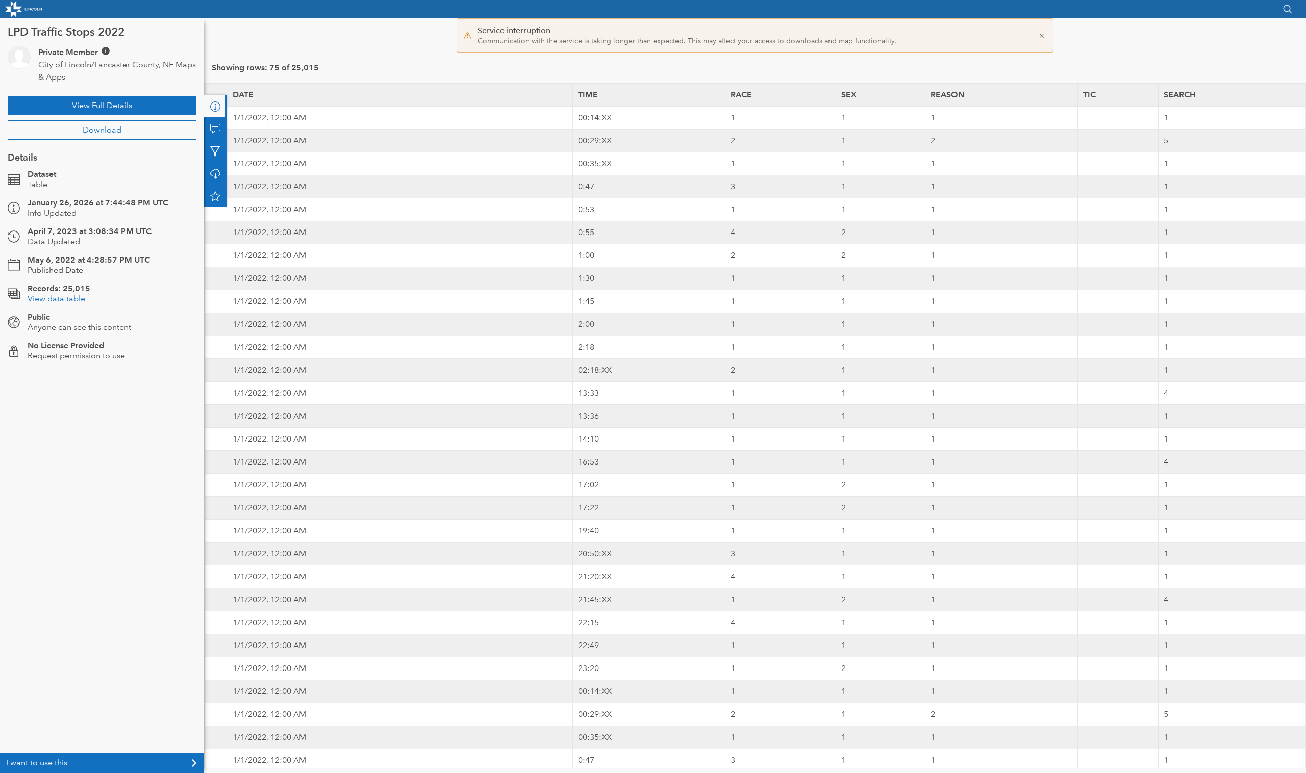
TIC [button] (1089, 94)
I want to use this (36, 762)
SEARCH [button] (1180, 94)
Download (102, 130)
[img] (106, 51)
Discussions (215, 128)
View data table (56, 298)
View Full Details (102, 105)
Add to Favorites (215, 196)
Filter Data (215, 151)
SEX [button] (849, 94)
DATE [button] (243, 94)
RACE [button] (741, 94)
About (215, 106)
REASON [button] (947, 94)
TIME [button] (588, 94)
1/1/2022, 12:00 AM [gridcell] (269, 117)
